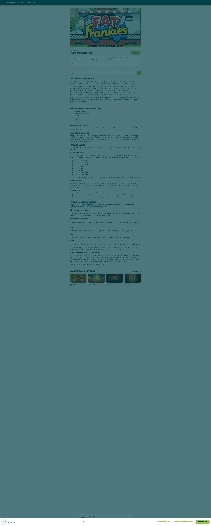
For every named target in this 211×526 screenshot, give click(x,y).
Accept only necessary (183, 522)
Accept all (202, 522)
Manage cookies (163, 522)
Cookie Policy (11, 522)
